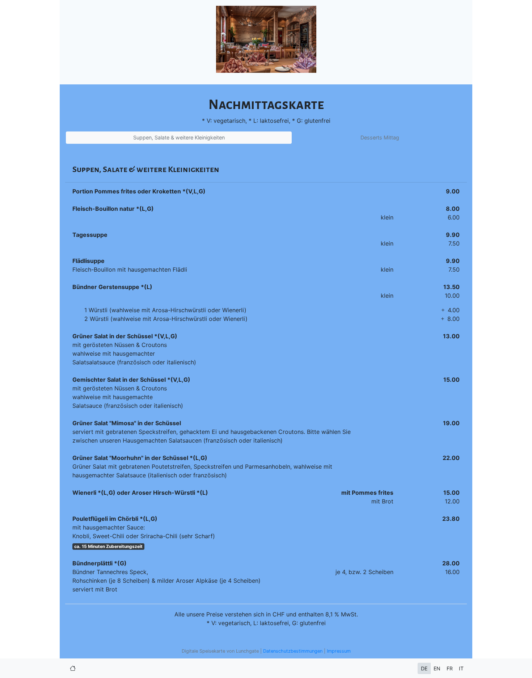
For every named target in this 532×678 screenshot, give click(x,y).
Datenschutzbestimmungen (292, 651)
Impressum (339, 651)
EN (437, 668)
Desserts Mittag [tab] (379, 137)
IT (461, 668)
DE (424, 668)
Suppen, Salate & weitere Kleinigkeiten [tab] (179, 137)
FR (450, 668)
